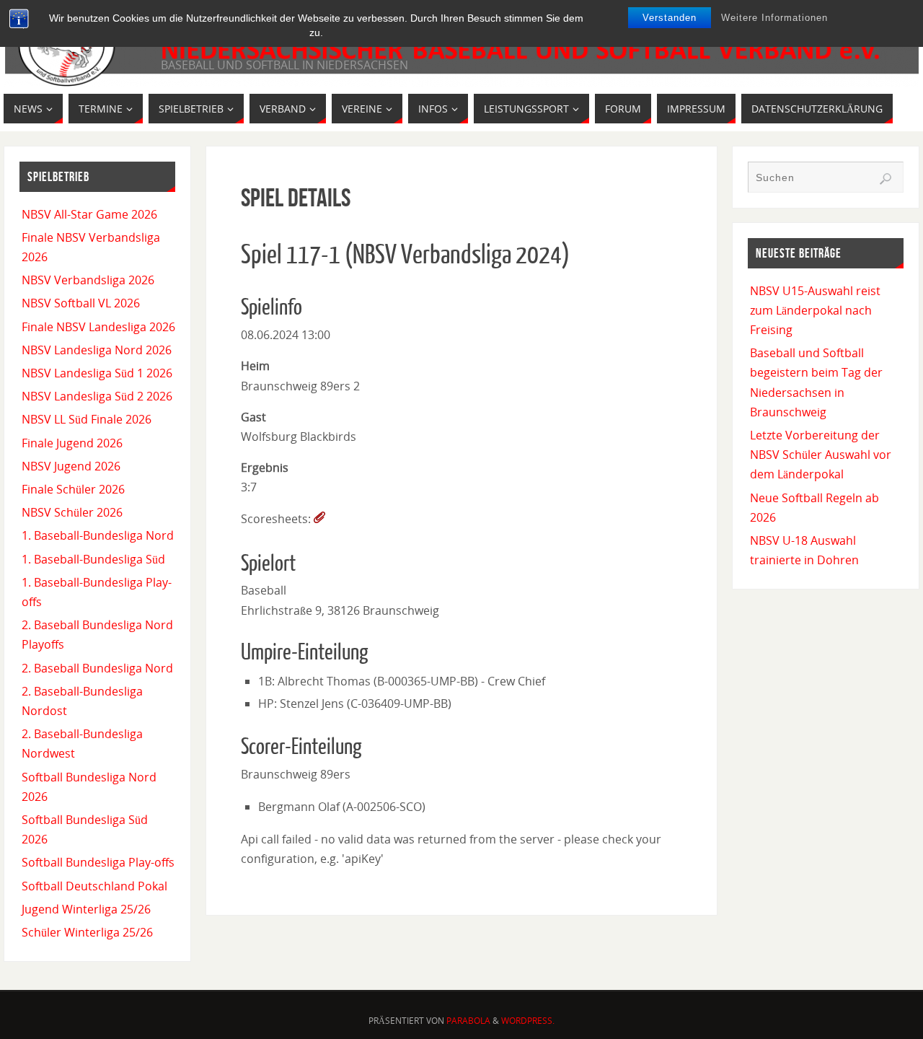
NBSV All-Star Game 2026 (89, 214)
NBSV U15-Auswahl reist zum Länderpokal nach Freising (815, 310)
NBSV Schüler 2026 (72, 512)
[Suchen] (885, 179)
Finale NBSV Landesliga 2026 (98, 327)
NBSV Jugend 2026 (71, 466)
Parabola (468, 1020)
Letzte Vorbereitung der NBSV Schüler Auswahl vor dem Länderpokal (820, 454)
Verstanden (669, 17)
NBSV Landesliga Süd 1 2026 (97, 373)
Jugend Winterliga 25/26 (86, 909)
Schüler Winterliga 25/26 (87, 932)
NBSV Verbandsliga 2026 (88, 280)
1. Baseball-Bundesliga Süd (93, 559)
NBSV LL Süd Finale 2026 (86, 419)
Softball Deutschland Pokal (94, 886)
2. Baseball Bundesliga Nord (97, 668)
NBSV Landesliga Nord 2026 (97, 350)
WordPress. (528, 1020)
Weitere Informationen (774, 17)
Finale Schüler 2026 (73, 489)
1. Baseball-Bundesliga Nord (98, 535)
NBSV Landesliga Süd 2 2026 (97, 396)
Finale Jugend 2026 (72, 443)
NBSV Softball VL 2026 (81, 303)
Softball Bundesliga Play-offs (98, 862)
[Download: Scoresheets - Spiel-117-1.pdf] (319, 519)
